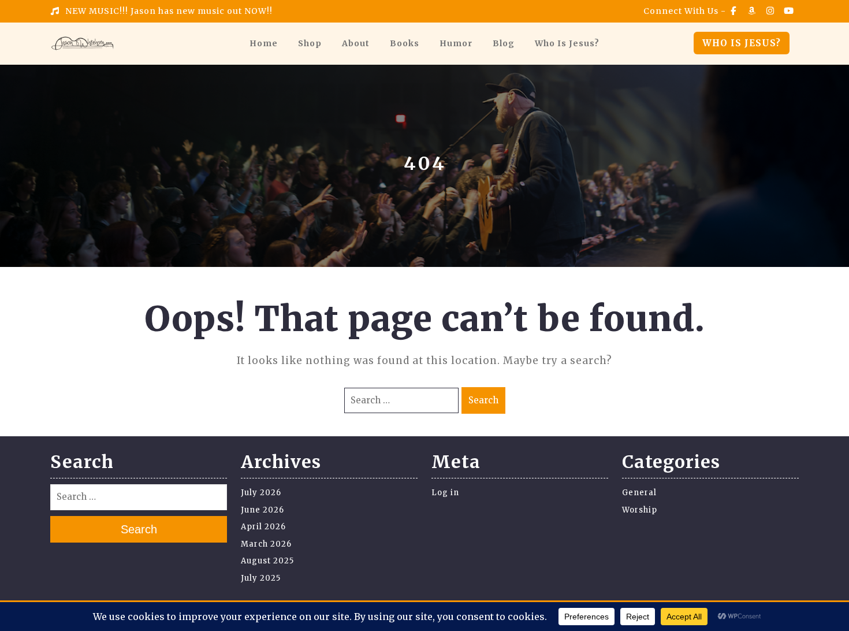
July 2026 (261, 493)
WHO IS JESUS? (741, 43)
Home (264, 43)
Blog (504, 43)
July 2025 (261, 578)
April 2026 (263, 527)
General (639, 493)
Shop (310, 43)
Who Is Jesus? (567, 43)
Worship (639, 510)
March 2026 (266, 544)
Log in (445, 493)
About (356, 43)
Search (483, 400)
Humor (456, 43)
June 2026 (262, 510)
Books (404, 43)
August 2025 (267, 561)
